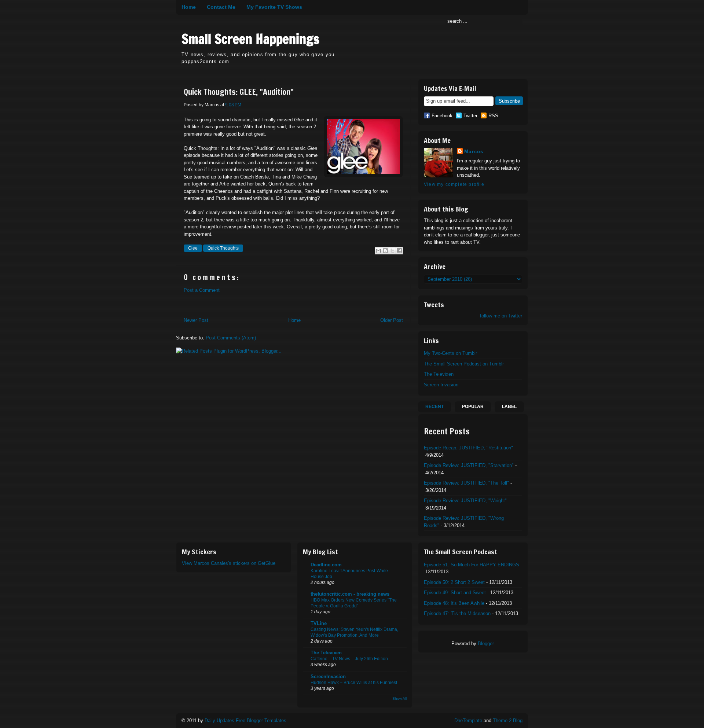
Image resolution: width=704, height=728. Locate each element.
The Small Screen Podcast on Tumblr (464, 364)
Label (509, 406)
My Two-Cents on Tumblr (450, 353)
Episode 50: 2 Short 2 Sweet (454, 582)
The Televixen (439, 374)
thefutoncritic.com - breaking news (350, 594)
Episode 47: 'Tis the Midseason (457, 613)
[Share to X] (392, 250)
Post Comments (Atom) (231, 338)
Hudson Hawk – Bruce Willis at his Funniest (354, 682)
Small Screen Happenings (250, 39)
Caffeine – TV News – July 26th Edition (349, 658)
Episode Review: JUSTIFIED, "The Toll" (466, 483)
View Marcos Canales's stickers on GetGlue (228, 563)
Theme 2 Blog (507, 720)
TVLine (319, 623)
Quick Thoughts (223, 248)
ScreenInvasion (328, 676)
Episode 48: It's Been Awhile (454, 603)
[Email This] (378, 250)
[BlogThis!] (385, 250)
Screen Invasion (441, 384)
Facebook (442, 115)
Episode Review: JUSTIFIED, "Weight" (465, 500)
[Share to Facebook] (399, 250)
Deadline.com (326, 564)
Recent (434, 406)
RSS (493, 115)
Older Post (391, 320)
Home (189, 7)
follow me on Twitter (501, 316)
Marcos (474, 151)
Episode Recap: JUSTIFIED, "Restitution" (468, 448)
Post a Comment (202, 290)
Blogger (486, 643)
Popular (473, 406)
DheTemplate (468, 720)
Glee (193, 248)
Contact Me (221, 7)
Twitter (470, 115)
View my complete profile (454, 184)
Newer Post (196, 320)
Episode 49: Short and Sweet (455, 592)
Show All (399, 698)
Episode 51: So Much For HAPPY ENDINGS (471, 564)
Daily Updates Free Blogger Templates (245, 720)
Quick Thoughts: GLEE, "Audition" (239, 92)
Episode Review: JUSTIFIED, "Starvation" (469, 465)
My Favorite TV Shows (274, 7)
